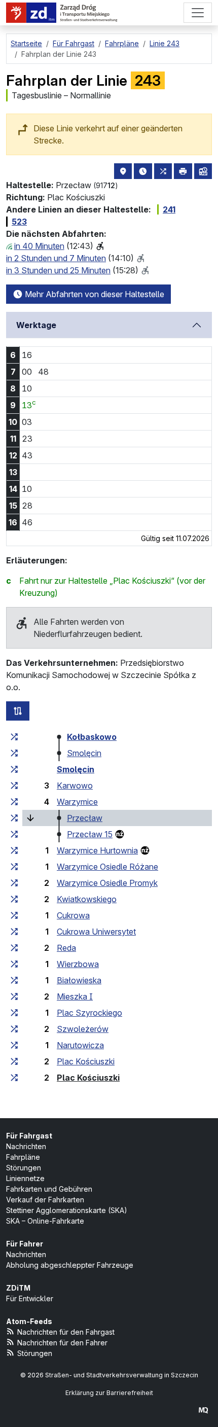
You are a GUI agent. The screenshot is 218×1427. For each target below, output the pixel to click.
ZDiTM (18, 1287)
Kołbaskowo (92, 737)
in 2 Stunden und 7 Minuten (56, 258)
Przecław (84, 818)
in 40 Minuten (39, 246)
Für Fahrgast (29, 1135)
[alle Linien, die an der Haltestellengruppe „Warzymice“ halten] (14, 802)
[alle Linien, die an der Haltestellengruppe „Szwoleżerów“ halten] (14, 1029)
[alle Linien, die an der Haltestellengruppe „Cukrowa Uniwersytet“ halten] (14, 931)
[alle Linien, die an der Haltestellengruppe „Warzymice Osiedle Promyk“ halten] (14, 883)
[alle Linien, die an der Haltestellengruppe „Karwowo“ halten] (14, 785)
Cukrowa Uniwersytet (96, 931)
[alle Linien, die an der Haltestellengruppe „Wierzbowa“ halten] (14, 964)
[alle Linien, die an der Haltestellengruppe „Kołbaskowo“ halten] (14, 737)
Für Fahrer (24, 1243)
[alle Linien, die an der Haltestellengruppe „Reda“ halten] (14, 948)
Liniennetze (25, 1178)
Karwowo (75, 785)
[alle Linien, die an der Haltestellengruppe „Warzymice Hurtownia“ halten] (14, 850)
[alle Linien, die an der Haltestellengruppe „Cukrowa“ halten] (14, 915)
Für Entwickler (29, 1298)
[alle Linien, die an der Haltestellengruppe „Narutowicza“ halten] (14, 1045)
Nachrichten (26, 1146)
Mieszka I (75, 996)
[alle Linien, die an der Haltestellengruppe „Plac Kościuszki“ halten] (14, 1061)
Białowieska (79, 980)
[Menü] (198, 13)
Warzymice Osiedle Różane (107, 867)
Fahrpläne (23, 1157)
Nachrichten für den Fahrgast (66, 1332)
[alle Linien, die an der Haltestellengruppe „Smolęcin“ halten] (14, 753)
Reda (66, 948)
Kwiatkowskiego (87, 899)
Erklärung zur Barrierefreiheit (109, 1393)
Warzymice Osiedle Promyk (107, 883)
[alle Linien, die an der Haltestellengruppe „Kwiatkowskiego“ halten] (14, 899)
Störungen (23, 1167)
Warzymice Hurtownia (97, 850)
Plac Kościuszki (86, 1061)
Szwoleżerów (82, 1029)
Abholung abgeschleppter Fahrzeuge (69, 1265)
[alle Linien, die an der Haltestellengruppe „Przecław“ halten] (14, 818)
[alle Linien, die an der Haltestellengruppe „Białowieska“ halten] (14, 980)
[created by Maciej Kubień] (203, 1410)
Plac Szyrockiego (89, 1013)
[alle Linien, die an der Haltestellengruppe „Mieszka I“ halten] (14, 996)
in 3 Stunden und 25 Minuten (58, 270)
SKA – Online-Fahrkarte (45, 1221)
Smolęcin (84, 753)
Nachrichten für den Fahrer (62, 1342)
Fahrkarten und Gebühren (49, 1189)
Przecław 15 (90, 834)
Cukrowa (73, 915)
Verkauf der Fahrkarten (45, 1199)
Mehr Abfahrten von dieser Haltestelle (93, 294)
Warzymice (77, 802)
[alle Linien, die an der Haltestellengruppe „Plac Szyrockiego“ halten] (14, 1013)
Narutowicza (80, 1045)
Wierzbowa (78, 964)
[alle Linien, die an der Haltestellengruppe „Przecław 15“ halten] (14, 834)
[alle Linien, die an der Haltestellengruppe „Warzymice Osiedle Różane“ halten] (14, 867)
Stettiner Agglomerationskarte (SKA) (66, 1210)
